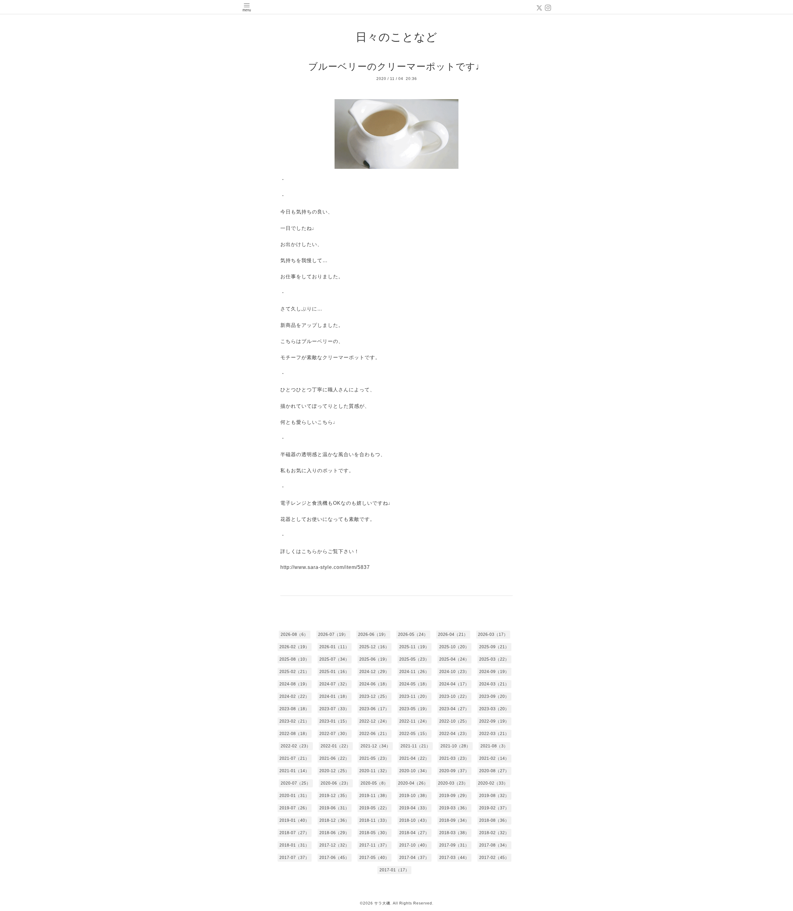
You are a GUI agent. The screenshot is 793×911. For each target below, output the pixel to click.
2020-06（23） (336, 783)
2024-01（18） (334, 696)
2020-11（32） (374, 770)
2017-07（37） (294, 857)
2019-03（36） (454, 808)
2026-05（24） (413, 634)
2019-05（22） (374, 808)
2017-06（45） (334, 857)
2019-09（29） (454, 795)
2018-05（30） (374, 832)
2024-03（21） (494, 684)
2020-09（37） (454, 770)
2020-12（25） (334, 770)
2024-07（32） (334, 684)
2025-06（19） (374, 659)
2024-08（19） (294, 684)
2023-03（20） (494, 708)
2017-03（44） (454, 857)
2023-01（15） (334, 721)
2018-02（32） (494, 832)
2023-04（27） (454, 708)
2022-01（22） (336, 746)
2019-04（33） (414, 808)
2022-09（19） (494, 721)
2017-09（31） (454, 845)
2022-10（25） (454, 721)
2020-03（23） (453, 783)
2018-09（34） (454, 820)
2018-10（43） (414, 820)
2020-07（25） (296, 783)
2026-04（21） (453, 634)
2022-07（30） (334, 733)
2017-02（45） (494, 857)
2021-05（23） (374, 758)
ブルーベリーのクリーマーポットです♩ (396, 66)
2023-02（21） (294, 721)
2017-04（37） (414, 857)
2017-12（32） (334, 845)
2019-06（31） (334, 808)
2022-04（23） (454, 733)
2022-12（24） (374, 721)
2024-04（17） (454, 684)
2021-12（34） (376, 746)
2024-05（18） (414, 684)
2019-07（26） (294, 808)
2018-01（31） (294, 845)
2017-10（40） (414, 845)
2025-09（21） (494, 647)
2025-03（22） (494, 659)
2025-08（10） (294, 659)
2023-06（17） (374, 708)
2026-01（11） (334, 647)
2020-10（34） (414, 770)
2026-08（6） (294, 634)
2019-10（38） (414, 795)
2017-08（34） (494, 845)
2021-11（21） (416, 746)
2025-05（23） (414, 659)
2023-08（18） (294, 708)
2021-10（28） (455, 746)
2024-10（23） (454, 671)
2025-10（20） (454, 647)
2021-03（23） (454, 758)
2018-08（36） (494, 820)
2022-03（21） (494, 733)
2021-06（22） (334, 758)
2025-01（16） (334, 671)
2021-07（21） (294, 758)
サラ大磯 (382, 903)
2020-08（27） (494, 770)
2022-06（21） (374, 733)
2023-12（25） (374, 696)
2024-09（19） (494, 671)
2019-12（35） (334, 795)
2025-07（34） (334, 659)
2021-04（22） (414, 758)
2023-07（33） (334, 708)
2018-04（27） (414, 832)
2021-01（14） (294, 770)
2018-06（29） (334, 832)
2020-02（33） (493, 783)
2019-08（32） (494, 795)
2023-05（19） (414, 708)
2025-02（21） (294, 671)
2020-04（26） (413, 783)
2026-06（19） (373, 634)
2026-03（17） (493, 634)
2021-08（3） (494, 746)
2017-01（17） (394, 870)
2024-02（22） (294, 696)
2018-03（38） (454, 832)
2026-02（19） (294, 647)
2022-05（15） (414, 733)
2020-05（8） (374, 783)
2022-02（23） (296, 746)
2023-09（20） (494, 696)
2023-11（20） (414, 696)
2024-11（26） (414, 671)
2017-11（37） (374, 845)
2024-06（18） (374, 684)
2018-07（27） (294, 832)
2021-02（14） (494, 758)
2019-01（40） (294, 820)
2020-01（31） (294, 795)
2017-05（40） (374, 857)
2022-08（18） (294, 733)
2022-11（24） (414, 721)
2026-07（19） (333, 634)
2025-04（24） (454, 659)
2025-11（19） (414, 647)
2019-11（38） (374, 795)
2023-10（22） (454, 696)
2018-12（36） (334, 820)
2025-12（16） (374, 647)
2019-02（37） (494, 808)
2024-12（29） (374, 671)
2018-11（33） (374, 820)
